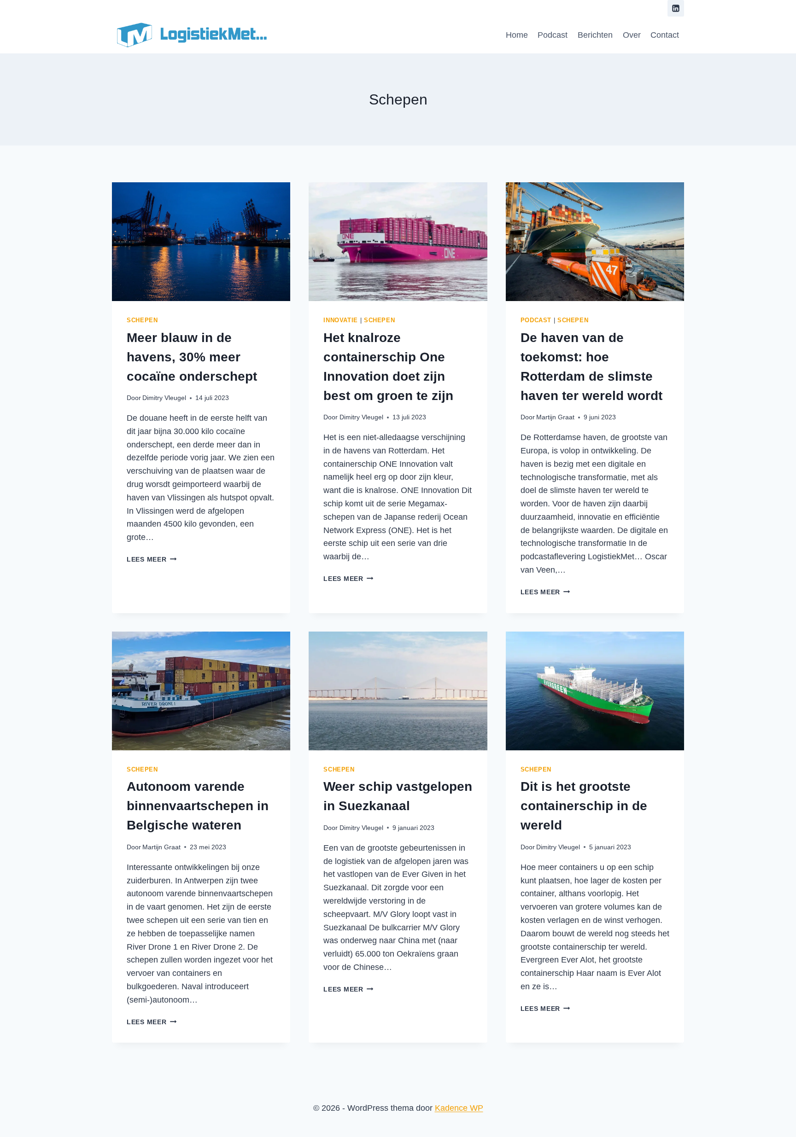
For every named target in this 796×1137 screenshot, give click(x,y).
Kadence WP (459, 1108)
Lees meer (151, 559)
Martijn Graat (555, 417)
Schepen (142, 320)
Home (517, 35)
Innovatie (340, 320)
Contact (664, 35)
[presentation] (201, 241)
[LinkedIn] (675, 8)
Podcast (553, 35)
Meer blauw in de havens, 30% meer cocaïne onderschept (192, 357)
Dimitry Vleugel (164, 397)
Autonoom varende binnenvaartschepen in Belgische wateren (198, 805)
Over (632, 35)
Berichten (595, 35)
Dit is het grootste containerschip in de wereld (584, 805)
